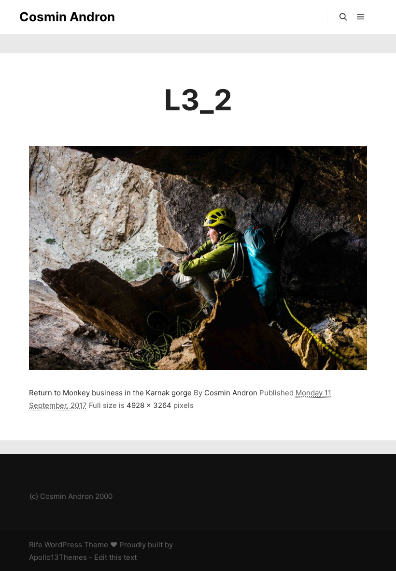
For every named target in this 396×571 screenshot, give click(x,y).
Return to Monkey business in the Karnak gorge (110, 392)
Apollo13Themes (58, 557)
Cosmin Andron (67, 16)
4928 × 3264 (149, 405)
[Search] (343, 17)
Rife (35, 544)
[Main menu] (360, 17)
